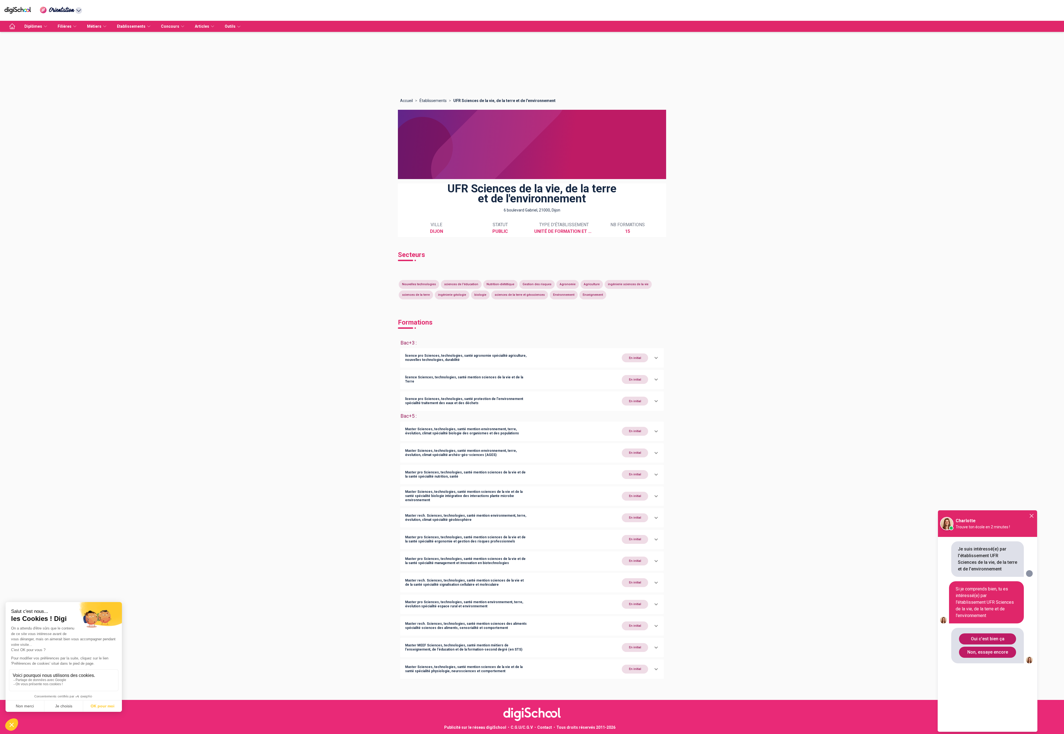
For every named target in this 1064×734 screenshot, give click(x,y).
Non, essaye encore (987, 652)
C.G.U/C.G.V (522, 727)
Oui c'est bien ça (987, 638)
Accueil (406, 100)
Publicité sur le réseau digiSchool (475, 727)
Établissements (433, 100)
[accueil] (12, 26)
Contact (544, 727)
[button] (532, 358)
